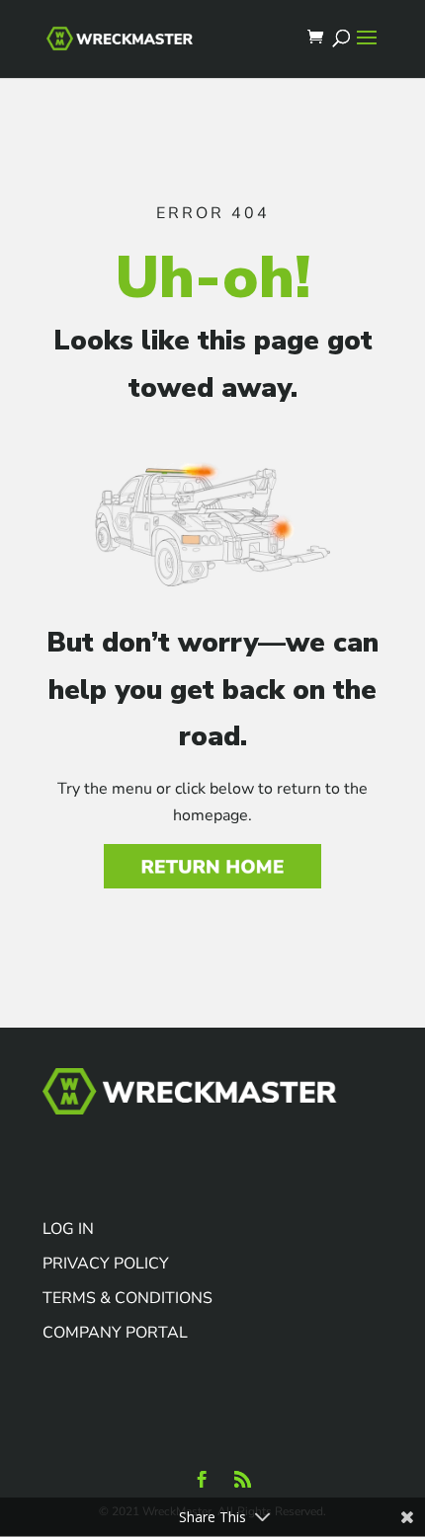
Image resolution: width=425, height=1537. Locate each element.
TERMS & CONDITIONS (127, 1298)
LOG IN (68, 1229)
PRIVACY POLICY (105, 1263)
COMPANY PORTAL (115, 1333)
